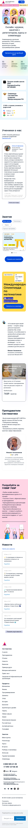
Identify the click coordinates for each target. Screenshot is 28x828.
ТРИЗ (4, 698)
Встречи (4, 746)
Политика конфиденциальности (11, 805)
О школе (4, 652)
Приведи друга (7, 667)
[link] (14, 241)
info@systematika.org (10, 775)
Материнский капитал (9, 670)
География (5, 729)
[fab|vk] (5, 789)
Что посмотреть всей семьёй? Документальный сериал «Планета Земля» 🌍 (13, 620)
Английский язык (7, 726)
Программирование (8, 692)
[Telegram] (10, 771)
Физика (4, 689)
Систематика (7, 649)
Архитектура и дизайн (9, 707)
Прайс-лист (6, 673)
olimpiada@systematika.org (12, 779)
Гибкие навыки (7, 714)
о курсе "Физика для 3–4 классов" (15, 195)
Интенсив (5, 753)
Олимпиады (6, 759)
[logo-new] (3, 1)
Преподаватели (7, 655)
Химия (4, 717)
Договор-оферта (7, 803)
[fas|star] (14, 788)
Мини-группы (23, 5)
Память (4, 711)
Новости (5, 661)
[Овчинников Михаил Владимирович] (14, 452)
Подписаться (20, 818)
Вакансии (5, 664)
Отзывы (4, 658)
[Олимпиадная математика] (14, 382)
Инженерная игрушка (9, 720)
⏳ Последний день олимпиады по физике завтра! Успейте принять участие (13, 575)
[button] (21, 2)
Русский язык (6, 723)
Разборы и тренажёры (9, 750)
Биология (5, 704)
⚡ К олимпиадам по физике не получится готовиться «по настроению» (13, 559)
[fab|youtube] (11, 789)
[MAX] (5, 771)
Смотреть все (6, 138)
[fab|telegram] (8, 789)
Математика (6, 686)
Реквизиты (5, 801)
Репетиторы (6, 740)
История (5, 701)
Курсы (4, 743)
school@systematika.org (11, 784)
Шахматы (5, 695)
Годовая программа (8, 756)
